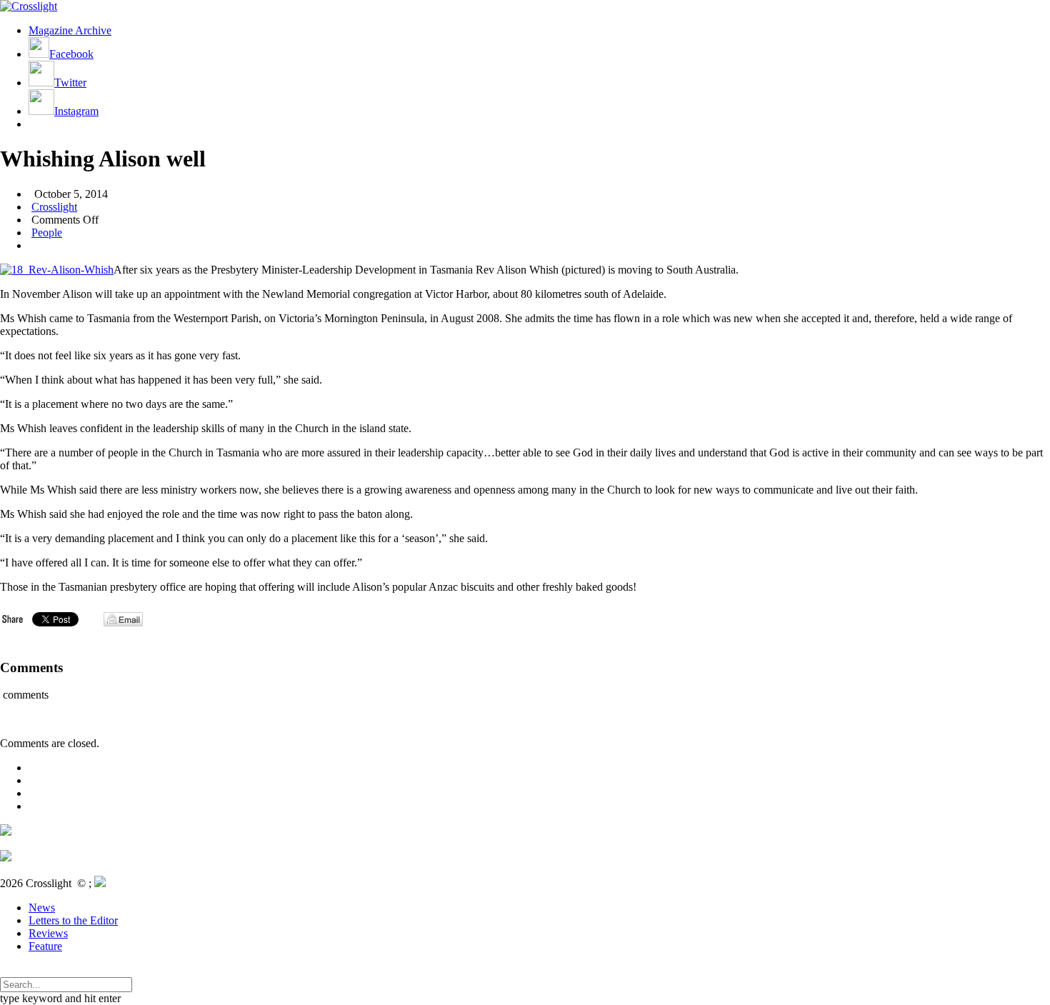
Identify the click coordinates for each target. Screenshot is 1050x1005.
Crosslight (54, 207)
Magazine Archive (70, 30)
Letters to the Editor (73, 920)
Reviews (48, 933)
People (46, 232)
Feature (45, 946)
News (42, 907)
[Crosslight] (28, 6)
